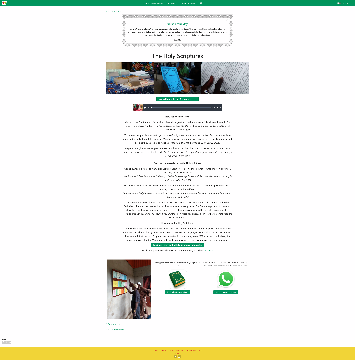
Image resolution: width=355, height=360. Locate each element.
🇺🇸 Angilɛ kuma (343, 3)
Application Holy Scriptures (177, 292)
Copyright (163, 350)
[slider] (181, 107)
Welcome (146, 3)
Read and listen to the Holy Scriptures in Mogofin (177, 99)
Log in (200, 350)
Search (201, 3)
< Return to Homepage (115, 329)
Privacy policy (180, 350)
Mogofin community (188, 3)
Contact (155, 350)
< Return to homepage (114, 11)
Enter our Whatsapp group (225, 292)
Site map (171, 350)
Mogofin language (157, 3)
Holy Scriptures (172, 3)
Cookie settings (191, 350)
